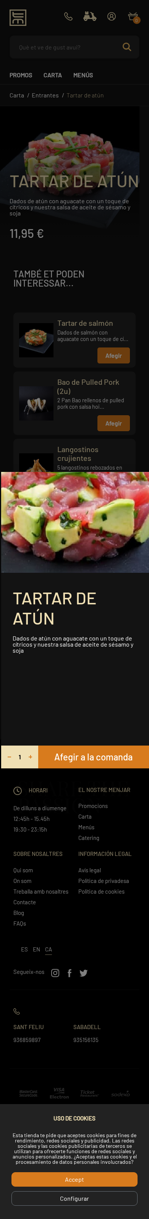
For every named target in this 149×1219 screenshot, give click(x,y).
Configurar (74, 1198)
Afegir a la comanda (93, 756)
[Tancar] (140, 480)
